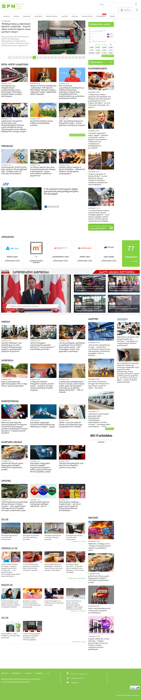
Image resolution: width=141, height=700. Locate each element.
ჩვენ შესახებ (16, 673)
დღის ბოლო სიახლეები (14, 64)
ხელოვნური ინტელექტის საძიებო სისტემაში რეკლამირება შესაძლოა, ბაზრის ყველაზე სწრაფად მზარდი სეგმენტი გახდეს (41, 467)
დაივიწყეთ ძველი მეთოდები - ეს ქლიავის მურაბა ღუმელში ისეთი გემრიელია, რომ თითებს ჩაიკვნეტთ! (75, 568)
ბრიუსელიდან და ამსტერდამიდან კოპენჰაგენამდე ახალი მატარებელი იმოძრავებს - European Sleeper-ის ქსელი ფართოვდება (12, 91)
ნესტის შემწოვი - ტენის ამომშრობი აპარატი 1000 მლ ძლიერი (10, 635)
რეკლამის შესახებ (11, 442)
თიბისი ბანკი (12, 257)
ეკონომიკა (7, 360)
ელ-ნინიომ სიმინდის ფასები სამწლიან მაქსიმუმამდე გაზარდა (41, 123)
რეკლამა (28, 673)
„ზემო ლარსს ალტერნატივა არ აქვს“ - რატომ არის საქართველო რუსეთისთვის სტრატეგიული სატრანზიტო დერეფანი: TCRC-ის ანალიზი (99, 350)
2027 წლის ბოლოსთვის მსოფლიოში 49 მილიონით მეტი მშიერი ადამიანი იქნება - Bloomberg (98, 385)
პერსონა (6, 480)
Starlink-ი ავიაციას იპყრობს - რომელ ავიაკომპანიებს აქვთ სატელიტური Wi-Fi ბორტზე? (70, 425)
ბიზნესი (5, 321)
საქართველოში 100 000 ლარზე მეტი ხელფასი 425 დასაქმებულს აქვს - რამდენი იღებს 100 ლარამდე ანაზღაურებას (14, 170)
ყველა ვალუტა (107, 55)
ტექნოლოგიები (10, 401)
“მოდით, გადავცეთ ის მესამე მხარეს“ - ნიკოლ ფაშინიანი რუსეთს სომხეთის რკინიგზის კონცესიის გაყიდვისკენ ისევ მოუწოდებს (97, 179)
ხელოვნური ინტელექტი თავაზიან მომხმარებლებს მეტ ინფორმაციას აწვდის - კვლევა (42, 425)
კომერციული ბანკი (12, 261)
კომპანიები (7, 237)
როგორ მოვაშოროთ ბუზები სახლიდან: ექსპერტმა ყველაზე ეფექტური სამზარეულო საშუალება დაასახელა (74, 605)
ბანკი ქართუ (109, 257)
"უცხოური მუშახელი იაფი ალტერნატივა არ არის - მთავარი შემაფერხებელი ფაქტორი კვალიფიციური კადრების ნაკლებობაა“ (11, 347)
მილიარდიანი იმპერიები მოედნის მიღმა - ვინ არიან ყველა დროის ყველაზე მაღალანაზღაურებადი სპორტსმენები (70, 506)
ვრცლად (109, 428)
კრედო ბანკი (85, 257)
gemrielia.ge (81, 578)
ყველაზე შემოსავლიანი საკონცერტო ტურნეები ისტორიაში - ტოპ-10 (39, 504)
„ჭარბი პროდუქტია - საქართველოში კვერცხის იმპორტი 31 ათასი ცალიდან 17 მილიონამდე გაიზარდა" (42, 346)
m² (36, 257)
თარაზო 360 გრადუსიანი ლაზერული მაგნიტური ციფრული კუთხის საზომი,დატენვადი (32, 636)
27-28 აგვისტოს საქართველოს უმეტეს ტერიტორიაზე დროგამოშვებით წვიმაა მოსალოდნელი (61, 191)
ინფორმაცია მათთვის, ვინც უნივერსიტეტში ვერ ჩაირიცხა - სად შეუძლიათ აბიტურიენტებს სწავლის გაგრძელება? (128, 341)
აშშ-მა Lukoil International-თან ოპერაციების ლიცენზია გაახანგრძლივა (99, 611)
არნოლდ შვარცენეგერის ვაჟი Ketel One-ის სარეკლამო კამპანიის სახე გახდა (71, 465)
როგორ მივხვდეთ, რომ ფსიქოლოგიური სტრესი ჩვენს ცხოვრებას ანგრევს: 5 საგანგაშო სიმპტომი (10, 604)
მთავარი (5, 673)
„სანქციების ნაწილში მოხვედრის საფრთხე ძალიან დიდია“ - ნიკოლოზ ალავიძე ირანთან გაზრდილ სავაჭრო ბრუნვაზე (42, 386)
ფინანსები (7, 146)
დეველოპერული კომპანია (36, 261)
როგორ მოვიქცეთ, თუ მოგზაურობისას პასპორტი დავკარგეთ (54, 603)
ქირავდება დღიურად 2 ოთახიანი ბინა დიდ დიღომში (31, 537)
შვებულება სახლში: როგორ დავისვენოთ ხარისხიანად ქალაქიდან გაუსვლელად (32, 604)
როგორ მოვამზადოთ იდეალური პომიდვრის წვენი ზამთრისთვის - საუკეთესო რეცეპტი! (31, 567)
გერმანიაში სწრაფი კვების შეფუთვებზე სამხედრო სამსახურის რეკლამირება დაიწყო (12, 466)
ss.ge (83, 541)
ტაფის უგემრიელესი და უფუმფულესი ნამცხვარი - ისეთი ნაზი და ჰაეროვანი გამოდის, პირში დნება (54, 567)
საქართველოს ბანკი (60, 257)
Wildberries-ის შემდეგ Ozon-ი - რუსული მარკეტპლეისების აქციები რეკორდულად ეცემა (99, 547)
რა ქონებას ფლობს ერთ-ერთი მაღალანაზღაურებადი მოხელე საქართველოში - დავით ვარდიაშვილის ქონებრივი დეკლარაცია (43, 171)
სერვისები (39, 673)
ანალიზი (93, 319)
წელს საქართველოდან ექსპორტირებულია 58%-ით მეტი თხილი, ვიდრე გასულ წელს (14, 384)
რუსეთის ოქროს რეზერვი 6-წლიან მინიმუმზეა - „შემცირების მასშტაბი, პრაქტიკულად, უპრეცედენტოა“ (72, 170)
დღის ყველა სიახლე (76, 135)
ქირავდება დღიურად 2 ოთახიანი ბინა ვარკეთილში (9, 537)
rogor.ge (82, 611)
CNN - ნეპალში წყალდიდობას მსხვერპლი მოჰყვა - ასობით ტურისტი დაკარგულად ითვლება (72, 123)
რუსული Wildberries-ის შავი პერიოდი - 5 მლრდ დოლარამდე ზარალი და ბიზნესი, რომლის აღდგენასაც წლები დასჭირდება (98, 644)
